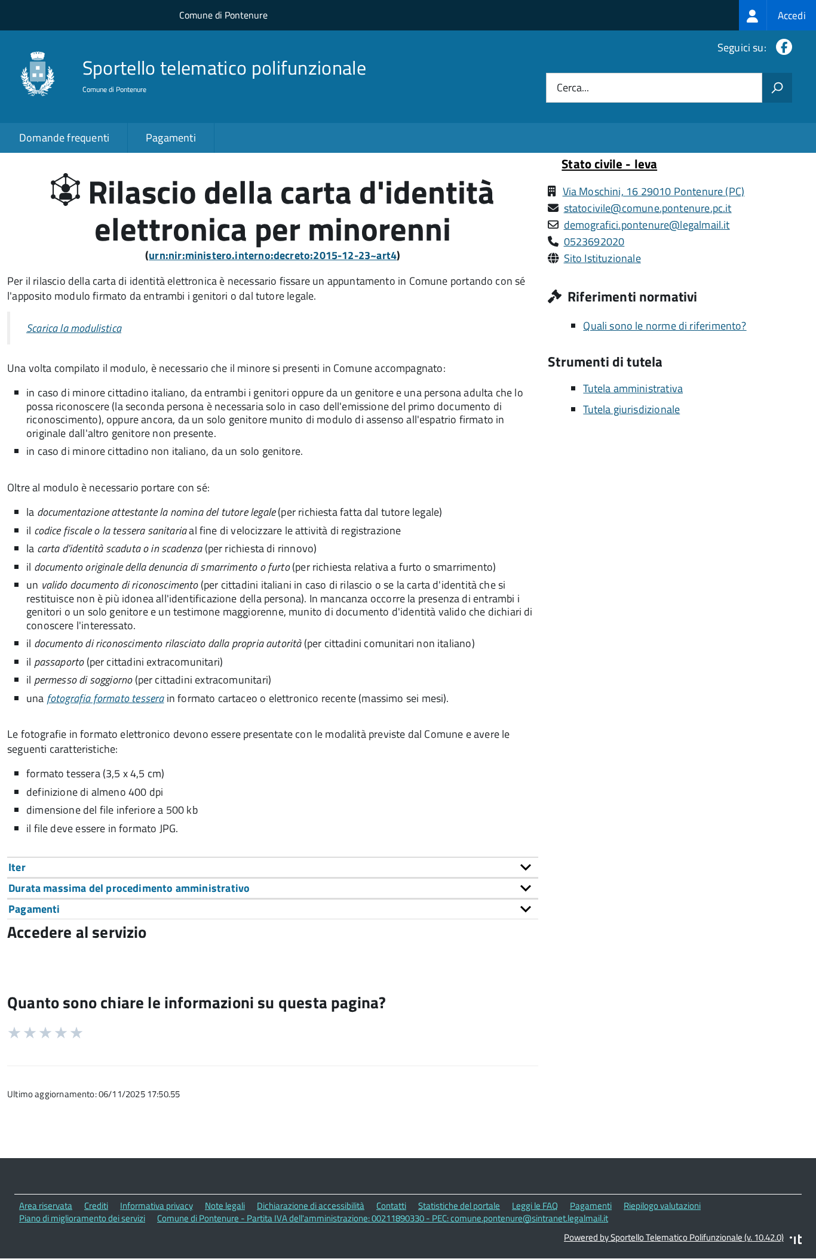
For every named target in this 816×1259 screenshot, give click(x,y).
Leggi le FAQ (535, 1205)
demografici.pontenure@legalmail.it (647, 225)
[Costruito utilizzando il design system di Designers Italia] (796, 1241)
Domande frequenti (64, 138)
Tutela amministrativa (633, 388)
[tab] (272, 867)
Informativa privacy (156, 1205)
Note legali (225, 1205)
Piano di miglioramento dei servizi (82, 1218)
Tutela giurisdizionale (631, 409)
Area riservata (45, 1205)
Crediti (96, 1205)
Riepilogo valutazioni (662, 1205)
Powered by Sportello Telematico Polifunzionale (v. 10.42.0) (674, 1237)
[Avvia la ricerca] (777, 88)
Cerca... (573, 88)
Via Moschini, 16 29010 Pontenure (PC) (654, 191)
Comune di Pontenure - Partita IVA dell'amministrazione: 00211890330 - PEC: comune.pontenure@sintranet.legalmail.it (382, 1218)
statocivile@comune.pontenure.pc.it (648, 208)
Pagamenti (171, 138)
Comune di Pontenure (223, 15)
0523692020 (594, 241)
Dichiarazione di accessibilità (310, 1205)
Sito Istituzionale (602, 258)
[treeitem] (777, 15)
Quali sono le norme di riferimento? (664, 326)
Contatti (391, 1205)
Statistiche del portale (459, 1205)
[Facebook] (781, 47)
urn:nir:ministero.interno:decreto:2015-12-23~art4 (273, 255)
